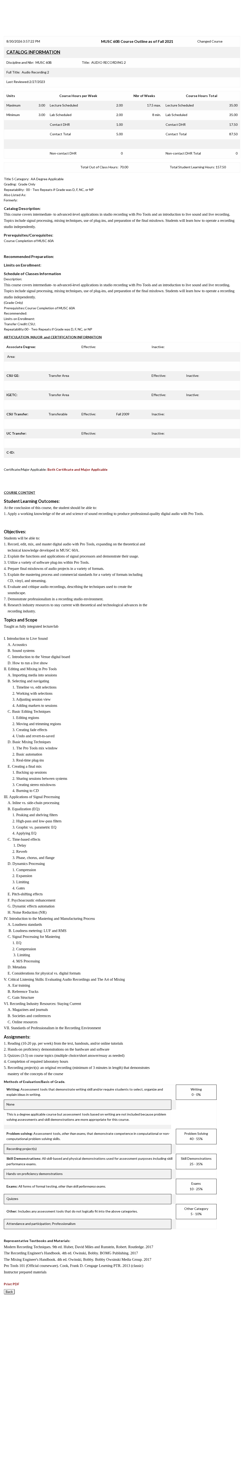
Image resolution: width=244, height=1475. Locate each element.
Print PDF (11, 1284)
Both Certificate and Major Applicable (77, 469)
